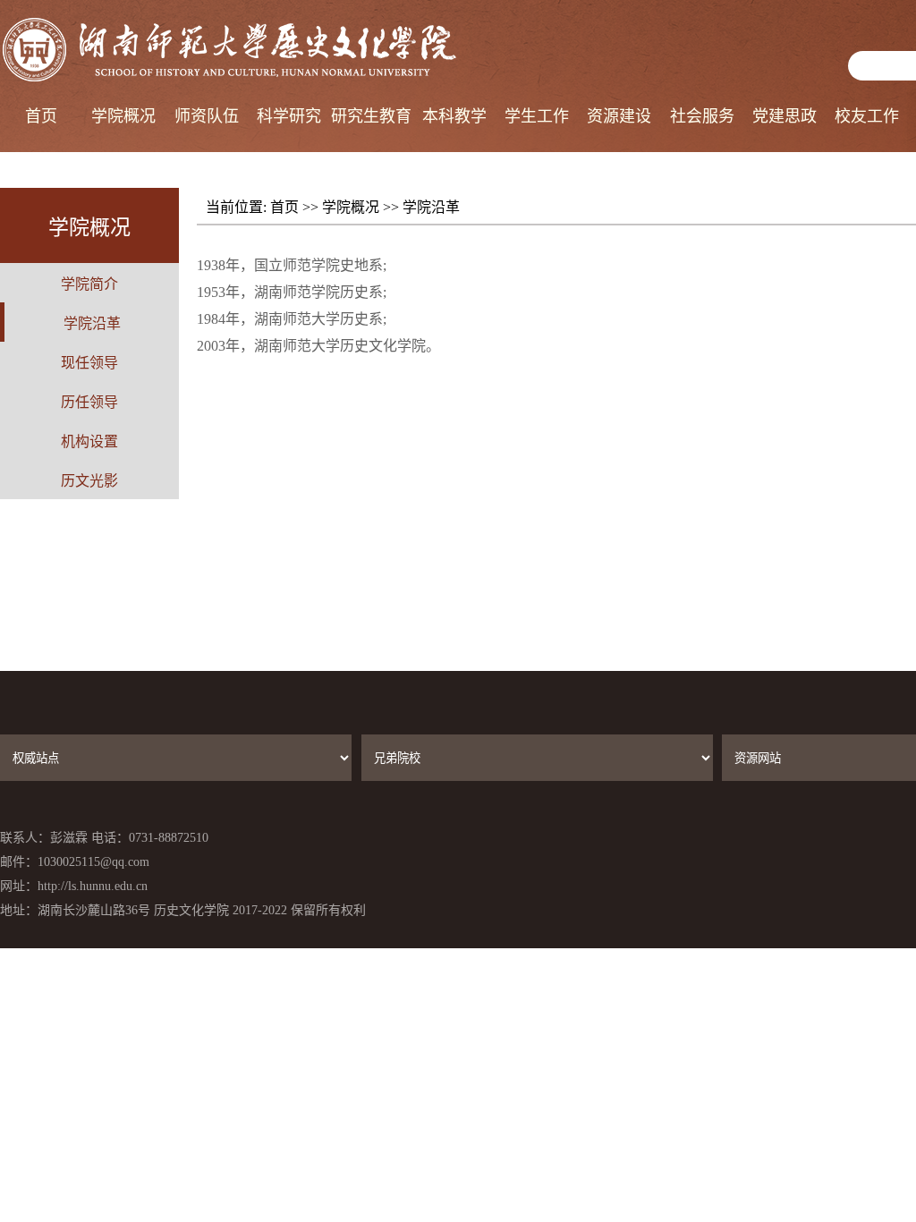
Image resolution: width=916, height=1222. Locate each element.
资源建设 (619, 116)
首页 (41, 116)
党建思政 (784, 116)
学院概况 (123, 116)
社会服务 (702, 116)
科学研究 (289, 116)
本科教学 (454, 116)
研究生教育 (371, 116)
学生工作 (537, 116)
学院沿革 (431, 207)
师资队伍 (206, 116)
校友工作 (867, 116)
